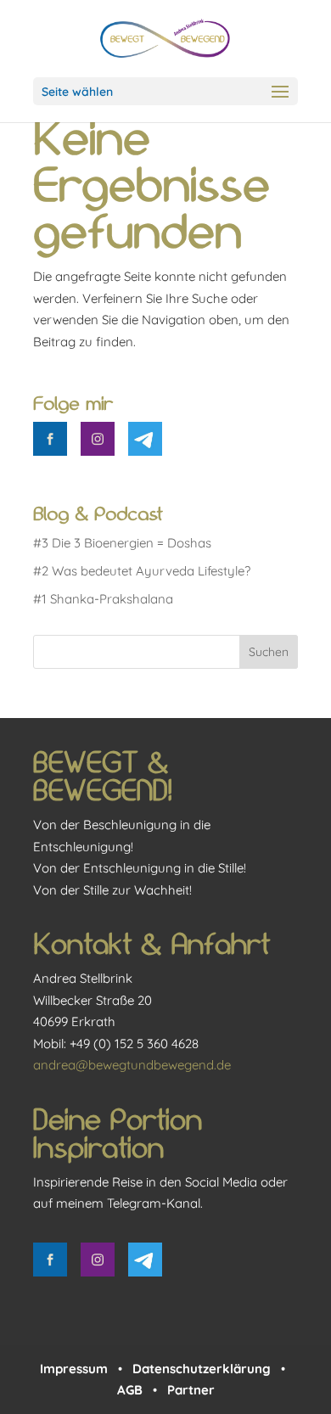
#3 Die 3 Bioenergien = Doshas (122, 543)
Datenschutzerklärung (201, 1369)
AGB (130, 1390)
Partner (191, 1390)
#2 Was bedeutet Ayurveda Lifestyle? (141, 571)
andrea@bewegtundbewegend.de (132, 1065)
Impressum (74, 1369)
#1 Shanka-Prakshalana (103, 599)
